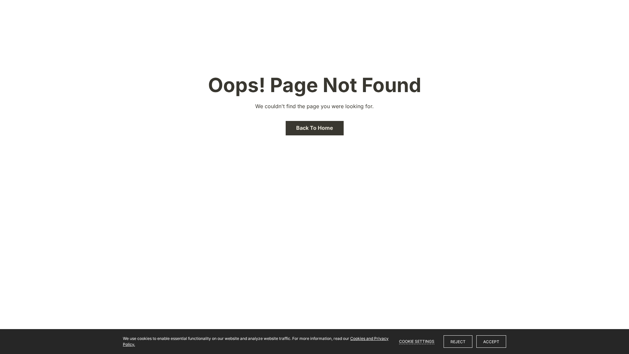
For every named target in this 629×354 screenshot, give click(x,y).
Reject (458, 341)
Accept (491, 341)
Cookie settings (416, 341)
